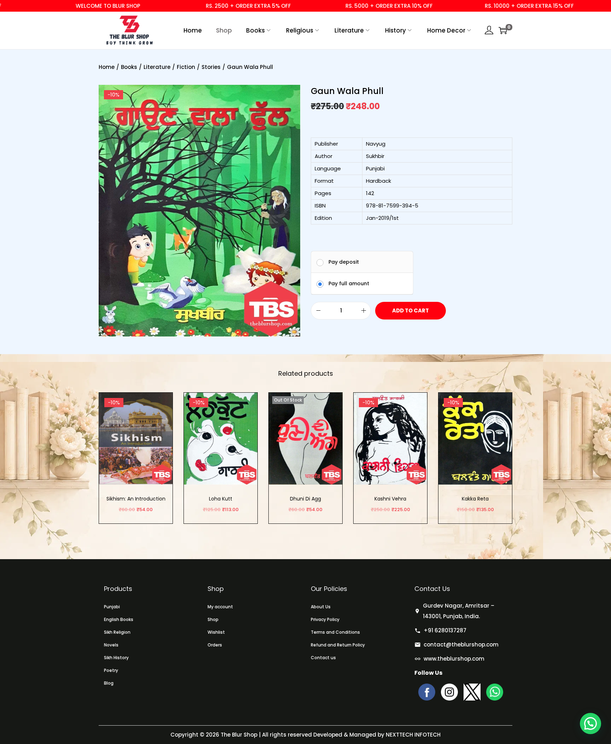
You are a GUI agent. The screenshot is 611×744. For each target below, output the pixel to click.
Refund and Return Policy (338, 645)
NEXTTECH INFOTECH (412, 734)
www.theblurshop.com (454, 658)
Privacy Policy (325, 619)
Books (129, 67)
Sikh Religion (117, 632)
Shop (213, 619)
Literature (157, 67)
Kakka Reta (475, 498)
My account (220, 607)
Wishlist (216, 632)
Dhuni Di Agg (305, 498)
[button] (590, 723)
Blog (109, 683)
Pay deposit (343, 261)
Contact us (323, 658)
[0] (503, 30)
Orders (215, 645)
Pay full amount (348, 283)
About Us (321, 607)
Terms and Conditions (335, 632)
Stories (211, 67)
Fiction (186, 67)
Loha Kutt (220, 498)
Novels (111, 645)
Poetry (111, 670)
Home (107, 67)
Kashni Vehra (390, 498)
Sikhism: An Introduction (135, 498)
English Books (118, 619)
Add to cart (410, 310)
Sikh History (116, 658)
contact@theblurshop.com (461, 644)
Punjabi (112, 607)
